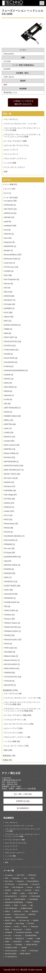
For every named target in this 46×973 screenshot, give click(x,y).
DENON (7, 296)
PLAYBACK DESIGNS (13, 536)
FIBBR (6, 329)
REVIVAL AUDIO (10, 565)
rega (6, 561)
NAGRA (7, 482)
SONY (6, 590)
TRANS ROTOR (10, 627)
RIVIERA (7, 569)
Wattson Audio (9, 656)
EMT (6, 321)
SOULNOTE (9, 594)
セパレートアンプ (11, 150)
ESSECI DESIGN (11, 325)
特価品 (5, 760)
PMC (37, 932)
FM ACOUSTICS (10, 341)
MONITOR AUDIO (11, 466)
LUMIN (7, 432)
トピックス (7, 189)
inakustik (7, 395)
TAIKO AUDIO (9, 610)
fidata (6, 333)
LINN (6, 428)
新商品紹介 (7, 756)
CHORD (7, 271)
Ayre (6, 238)
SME (38, 938)
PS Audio (7, 553)
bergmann (8, 242)
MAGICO (7, 437)
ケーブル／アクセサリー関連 (15, 141)
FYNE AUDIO (9, 350)
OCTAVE (7, 499)
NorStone (8, 486)
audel (6, 221)
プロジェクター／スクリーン (15, 158)
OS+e (6, 515)
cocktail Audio (23, 884)
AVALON (7, 234)
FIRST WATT (9, 337)
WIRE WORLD (10, 668)
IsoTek (6, 399)
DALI (6, 275)
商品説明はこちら (10, 92)
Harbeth (7, 375)
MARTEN (8, 449)
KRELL (7, 420)
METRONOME (10, 461)
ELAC (6, 312)
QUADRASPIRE (10, 557)
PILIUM (7, 532)
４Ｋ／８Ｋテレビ (11, 119)
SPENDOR (8, 598)
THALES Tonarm (10, 623)
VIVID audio (9, 648)
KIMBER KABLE (10, 416)
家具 (6, 171)
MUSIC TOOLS (10, 474)
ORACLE (7, 507)
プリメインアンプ (11, 154)
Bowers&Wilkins (10, 254)
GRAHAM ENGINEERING (14, 370)
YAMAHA (7, 673)
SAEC (6, 577)
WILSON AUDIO (10, 664)
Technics (7, 619)
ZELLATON (8, 685)
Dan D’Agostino (10, 279)
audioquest (8, 226)
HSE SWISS (9, 387)
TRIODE (7, 635)
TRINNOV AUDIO (11, 631)
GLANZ (7, 354)
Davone (7, 283)
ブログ (5, 193)
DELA (6, 292)
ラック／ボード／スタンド (14, 167)
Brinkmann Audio (10, 259)
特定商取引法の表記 (23, 801)
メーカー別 (7, 197)
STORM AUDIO (10, 602)
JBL (5, 404)
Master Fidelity (10, 453)
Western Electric (10, 660)
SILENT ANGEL (10, 586)
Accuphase (8, 201)
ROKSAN (8, 573)
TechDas (7, 615)
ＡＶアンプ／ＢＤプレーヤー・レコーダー (20, 124)
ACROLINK (8, 205)
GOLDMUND (9, 362)
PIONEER (8, 932)
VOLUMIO (8, 652)
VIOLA (6, 644)
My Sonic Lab (9, 478)
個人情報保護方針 (23, 808)
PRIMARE (8, 544)
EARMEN (8, 308)
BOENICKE (8, 246)
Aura (6, 230)
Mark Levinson (10, 445)
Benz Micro (9, 881)
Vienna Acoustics (11, 639)
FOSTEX (7, 346)
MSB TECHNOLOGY (12, 470)
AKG (6, 878)
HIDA (6, 383)
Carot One (8, 263)
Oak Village (8, 495)
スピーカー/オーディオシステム (16, 145)
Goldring (7, 366)
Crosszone (35, 884)
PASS (6, 519)
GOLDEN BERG (19, 899)
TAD (6, 606)
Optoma (7, 503)
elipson (7, 317)
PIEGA (6, 528)
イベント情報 (8, 184)
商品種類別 (7, 690)
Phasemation (9, 524)
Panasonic (34, 926)
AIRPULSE (8, 213)
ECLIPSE (28, 890)
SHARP (30, 938)
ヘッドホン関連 (10, 163)
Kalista (6, 412)
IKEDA (6, 391)
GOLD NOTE (9, 358)
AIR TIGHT (8, 209)
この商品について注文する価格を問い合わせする (23, 102)
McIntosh (7, 457)
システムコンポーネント (13, 720)
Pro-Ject (7, 548)
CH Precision (9, 267)
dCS (6, 288)
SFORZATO (9, 581)
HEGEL (7, 379)
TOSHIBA (18, 944)
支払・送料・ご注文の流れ (23, 794)
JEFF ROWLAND (11, 408)
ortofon (7, 511)
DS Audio (7, 304)
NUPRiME (8, 490)
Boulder (7, 250)
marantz (7, 441)
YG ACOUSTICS (10, 677)
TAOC (28, 941)
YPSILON (8, 681)
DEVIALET (8, 300)
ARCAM (7, 217)
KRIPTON (8, 424)
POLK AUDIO (9, 540)
